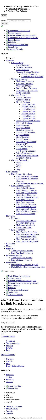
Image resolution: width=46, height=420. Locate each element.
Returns (9, 348)
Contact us (10, 341)
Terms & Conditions (14, 406)
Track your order (13, 343)
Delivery (9, 345)
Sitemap (9, 413)
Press (8, 363)
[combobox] (19, 20)
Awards (9, 361)
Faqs (8, 350)
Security (9, 411)
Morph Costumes (8, 354)
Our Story (10, 359)
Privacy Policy (12, 409)
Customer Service (8, 336)
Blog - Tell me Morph (15, 366)
